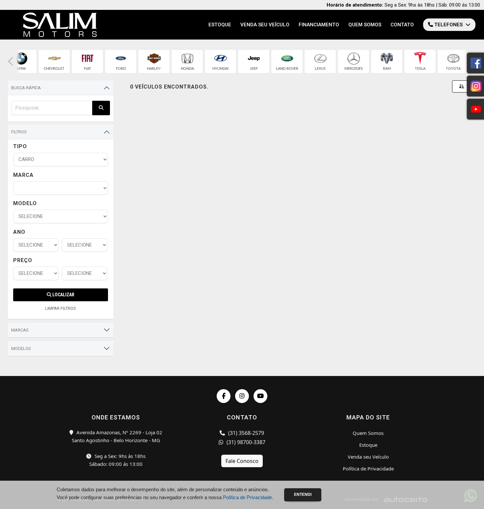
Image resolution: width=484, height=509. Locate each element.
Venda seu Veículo (264, 25)
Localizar (62, 294)
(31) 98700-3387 (245, 442)
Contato (402, 25)
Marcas (20, 330)
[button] (10, 61)
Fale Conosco (242, 461)
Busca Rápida (26, 87)
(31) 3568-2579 (245, 433)
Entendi (302, 494)
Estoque (219, 25)
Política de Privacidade (368, 468)
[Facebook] (223, 396)
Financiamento (319, 25)
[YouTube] (260, 396)
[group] (21, 61)
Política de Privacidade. (248, 497)
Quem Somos (364, 25)
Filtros (19, 131)
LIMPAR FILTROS (60, 308)
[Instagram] (242, 396)
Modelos (21, 348)
